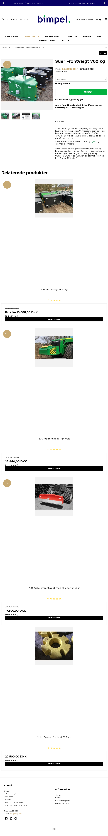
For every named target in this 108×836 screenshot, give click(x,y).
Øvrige (87, 36)
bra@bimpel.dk (16, 814)
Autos (65, 40)
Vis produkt (54, 319)
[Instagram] (16, 818)
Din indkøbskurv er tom (87, 19)
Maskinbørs (11, 36)
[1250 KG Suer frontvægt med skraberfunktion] (54, 530)
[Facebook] (7, 818)
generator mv (47, 40)
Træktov (71, 36)
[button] (101, 53)
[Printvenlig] (106, 47)
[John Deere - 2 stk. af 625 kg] (54, 679)
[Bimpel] (54, 19)
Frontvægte (32, 36)
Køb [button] (89, 91)
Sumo (100, 36)
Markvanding (52, 36)
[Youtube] (12, 818)
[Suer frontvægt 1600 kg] (54, 231)
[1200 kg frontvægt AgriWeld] (54, 381)
